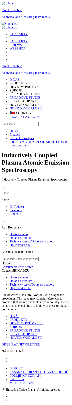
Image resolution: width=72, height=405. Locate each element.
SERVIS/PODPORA (23, 334)
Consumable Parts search (17, 267)
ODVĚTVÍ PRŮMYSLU (26, 323)
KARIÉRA (17, 379)
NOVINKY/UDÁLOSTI (26, 108)
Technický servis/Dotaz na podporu (32, 284)
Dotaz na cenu (19, 277)
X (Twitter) (17, 206)
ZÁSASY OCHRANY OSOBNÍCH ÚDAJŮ (39, 372)
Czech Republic (12, 10)
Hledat (7, 263)
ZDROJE (16, 327)
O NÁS (14, 316)
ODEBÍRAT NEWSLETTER (21, 344)
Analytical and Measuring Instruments (26, 17)
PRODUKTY (19, 319)
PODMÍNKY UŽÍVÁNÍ (25, 375)
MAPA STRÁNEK (22, 382)
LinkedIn (15, 213)
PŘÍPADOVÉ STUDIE (25, 97)
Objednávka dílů (20, 288)
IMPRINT (16, 368)
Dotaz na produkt (21, 281)
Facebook (16, 210)
